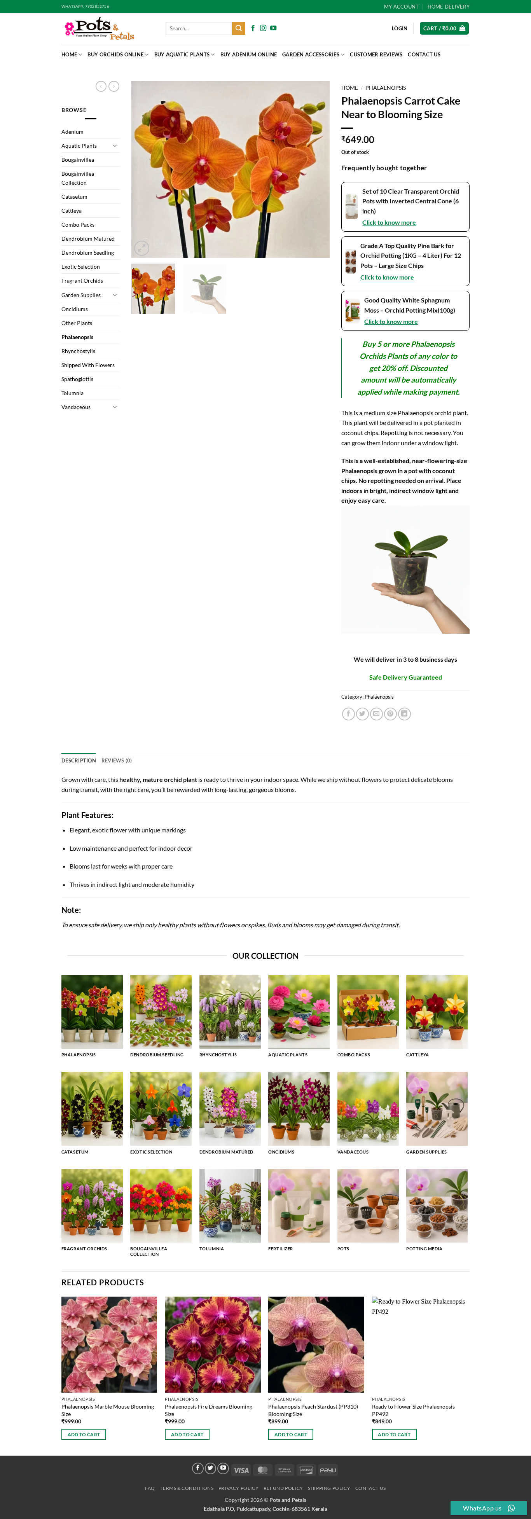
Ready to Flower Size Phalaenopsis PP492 (413, 1410)
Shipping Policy (329, 1488)
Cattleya (71, 210)
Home (69, 54)
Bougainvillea (77, 159)
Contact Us (424, 54)
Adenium (72, 131)
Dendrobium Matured (88, 238)
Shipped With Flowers (88, 365)
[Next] (316, 169)
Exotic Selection (80, 266)
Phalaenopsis (77, 337)
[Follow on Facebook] (253, 28)
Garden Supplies (81, 295)
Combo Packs (77, 224)
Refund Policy (283, 1488)
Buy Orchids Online (115, 54)
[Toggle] (115, 145)
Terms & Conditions (186, 1488)
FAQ (150, 1488)
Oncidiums (74, 309)
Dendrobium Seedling (87, 252)
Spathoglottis (77, 379)
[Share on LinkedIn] (404, 714)
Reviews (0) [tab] (116, 760)
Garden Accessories (310, 54)
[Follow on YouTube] (273, 28)
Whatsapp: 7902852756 (85, 6)
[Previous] (145, 169)
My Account (401, 6)
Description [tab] (78, 760)
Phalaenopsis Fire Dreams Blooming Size (208, 1410)
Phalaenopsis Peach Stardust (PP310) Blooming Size (313, 1410)
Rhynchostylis (78, 351)
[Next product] (101, 86)
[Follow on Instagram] (263, 28)
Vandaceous (76, 407)
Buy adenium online (248, 54)
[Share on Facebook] (348, 714)
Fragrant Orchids (82, 280)
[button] (444, 28)
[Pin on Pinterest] (390, 714)
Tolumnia (72, 393)
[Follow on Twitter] (211, 1468)
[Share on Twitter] (362, 714)
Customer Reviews (376, 54)
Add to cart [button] (84, 1434)
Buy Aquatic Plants (182, 54)
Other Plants (76, 323)
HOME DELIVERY (449, 6)
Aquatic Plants (79, 145)
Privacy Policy (238, 1488)
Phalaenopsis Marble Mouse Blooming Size (107, 1410)
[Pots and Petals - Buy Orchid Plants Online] (107, 28)
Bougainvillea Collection (77, 178)
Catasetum (74, 196)
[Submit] (238, 28)
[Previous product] (113, 86)
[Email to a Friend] (376, 714)
